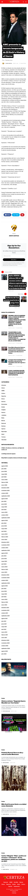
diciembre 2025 (5, 487)
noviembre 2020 (5, 643)
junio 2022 (4, 591)
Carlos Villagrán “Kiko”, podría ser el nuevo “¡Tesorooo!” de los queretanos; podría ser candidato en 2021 (13, 858)
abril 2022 (3, 596)
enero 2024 (4, 539)
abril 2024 (3, 531)
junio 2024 (4, 525)
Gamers (3, 412)
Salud (2, 434)
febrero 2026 (4, 482)
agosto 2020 (4, 651)
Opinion (3, 428)
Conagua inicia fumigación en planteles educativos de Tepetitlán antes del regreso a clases (16, 362)
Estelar (3, 407)
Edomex (3, 401)
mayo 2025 (4, 506)
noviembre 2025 (5, 490)
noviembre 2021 (5, 610)
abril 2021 (3, 629)
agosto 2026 (4, 466)
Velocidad (3, 439)
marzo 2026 (4, 479)
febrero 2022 (4, 602)
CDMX (3, 390)
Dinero (3, 398)
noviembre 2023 (5, 545)
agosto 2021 (4, 618)
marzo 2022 (4, 599)
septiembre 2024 (5, 517)
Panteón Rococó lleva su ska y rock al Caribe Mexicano (12, 753)
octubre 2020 (4, 645)
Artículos (3, 385)
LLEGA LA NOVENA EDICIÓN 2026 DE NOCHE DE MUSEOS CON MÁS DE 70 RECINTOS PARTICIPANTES (16, 373)
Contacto (14, 891)
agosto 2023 (4, 553)
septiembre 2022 (5, 583)
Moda (2, 417)
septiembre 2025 (5, 496)
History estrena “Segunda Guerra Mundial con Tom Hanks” (13, 702)
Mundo (3, 420)
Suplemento (17, 886)
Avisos (3, 388)
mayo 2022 (4, 594)
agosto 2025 (4, 498)
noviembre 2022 (5, 577)
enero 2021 (4, 637)
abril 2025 (3, 509)
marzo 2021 (4, 632)
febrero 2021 (4, 634)
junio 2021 (4, 624)
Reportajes (4, 431)
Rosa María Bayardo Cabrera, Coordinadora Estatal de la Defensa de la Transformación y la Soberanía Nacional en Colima (17, 350)
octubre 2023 (4, 547)
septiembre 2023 (5, 550)
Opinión (10, 886)
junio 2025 (4, 504)
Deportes (3, 396)
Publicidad (14, 893)
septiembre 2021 (5, 615)
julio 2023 (3, 555)
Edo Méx (16, 882)
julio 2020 (3, 653)
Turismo (3, 437)
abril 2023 (3, 564)
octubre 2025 (4, 493)
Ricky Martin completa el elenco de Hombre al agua (14, 457)
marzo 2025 (4, 512)
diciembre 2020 (5, 640)
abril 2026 (3, 476)
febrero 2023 (4, 569)
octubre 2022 (4, 580)
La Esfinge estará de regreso (8, 453)
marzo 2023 (4, 566)
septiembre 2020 (5, 648)
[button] (2, 2)
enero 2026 (4, 485)
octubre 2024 (4, 515)
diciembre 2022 (5, 574)
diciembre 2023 (5, 542)
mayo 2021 (4, 626)
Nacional (3, 423)
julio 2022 (3, 588)
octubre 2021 (4, 613)
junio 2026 (4, 471)
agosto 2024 (4, 520)
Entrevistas (4, 404)
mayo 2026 (4, 474)
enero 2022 (4, 604)
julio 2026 (3, 468)
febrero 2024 (4, 536)
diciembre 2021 (5, 607)
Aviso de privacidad (14, 890)
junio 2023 (4, 558)
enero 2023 (4, 572)
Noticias (3, 426)
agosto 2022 (4, 585)
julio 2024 (3, 523)
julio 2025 (3, 501)
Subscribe (13, 259)
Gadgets (3, 409)
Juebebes (3, 415)
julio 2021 (3, 621)
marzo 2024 (4, 534)
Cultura (3, 393)
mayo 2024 (4, 528)
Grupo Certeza (14, 236)
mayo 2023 (4, 561)
